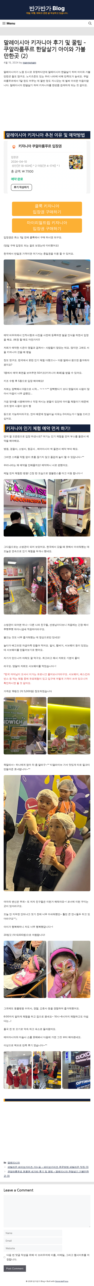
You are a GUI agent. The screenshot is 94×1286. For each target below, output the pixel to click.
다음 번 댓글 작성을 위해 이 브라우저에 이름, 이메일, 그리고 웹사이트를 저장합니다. (47, 1257)
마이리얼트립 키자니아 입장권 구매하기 (47, 225)
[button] (90, 23)
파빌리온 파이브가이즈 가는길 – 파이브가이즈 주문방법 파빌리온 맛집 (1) (48, 1167)
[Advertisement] (24, 108)
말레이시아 (14, 1162)
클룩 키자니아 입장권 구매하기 (47, 208)
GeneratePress (61, 1281)
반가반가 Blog (47, 8)
